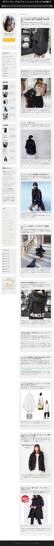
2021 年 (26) (6, 266)
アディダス (8, 240)
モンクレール (29, 76)
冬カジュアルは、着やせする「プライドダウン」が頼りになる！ (35, 488)
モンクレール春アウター (28, 123)
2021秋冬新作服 (37, 492)
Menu (3, 6)
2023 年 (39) (6, 261)
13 (9, 285)
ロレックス (5, 217)
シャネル (10, 223)
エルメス (5, 223)
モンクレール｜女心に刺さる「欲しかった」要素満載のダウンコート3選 (35, 435)
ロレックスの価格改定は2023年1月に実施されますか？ (8, 190)
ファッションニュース (8, 65)
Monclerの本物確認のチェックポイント (33, 282)
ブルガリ (5, 243)
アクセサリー (8, 56)
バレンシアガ (6, 234)
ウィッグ (6, 59)
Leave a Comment (25, 24)
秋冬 (4, 240)
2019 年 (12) (6, 271)
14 (10, 285)
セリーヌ (5, 237)
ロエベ (42, 388)
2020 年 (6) (6, 268)
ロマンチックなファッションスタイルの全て (27, 1)
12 (7, 285)
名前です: (6, 33)
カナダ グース (11, 237)
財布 (6, 73)
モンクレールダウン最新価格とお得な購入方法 (35, 174)
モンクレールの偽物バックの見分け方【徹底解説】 (35, 226)
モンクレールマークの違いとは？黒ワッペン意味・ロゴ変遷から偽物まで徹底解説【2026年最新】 (35, 19)
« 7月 (4, 292)
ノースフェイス (6, 214)
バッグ (6, 61)
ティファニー (11, 243)
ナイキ (11, 220)
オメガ (11, 234)
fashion (10, 229)
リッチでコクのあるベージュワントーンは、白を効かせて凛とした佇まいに (35, 384)
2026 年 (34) (6, 253)
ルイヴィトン (6, 211)
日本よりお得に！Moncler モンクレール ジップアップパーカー (35, 333)
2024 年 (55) (6, 258)
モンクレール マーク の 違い (40, 24)
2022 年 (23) (6, 263)
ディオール (5, 229)
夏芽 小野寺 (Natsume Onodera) (36, 22)
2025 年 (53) (6, 256)
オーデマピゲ (6, 232)
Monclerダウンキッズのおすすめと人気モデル (35, 71)
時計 (6, 68)
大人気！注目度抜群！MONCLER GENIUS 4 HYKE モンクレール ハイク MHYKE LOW (35, 358)
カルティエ (9, 226)
